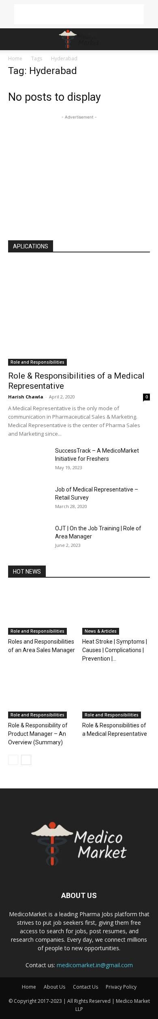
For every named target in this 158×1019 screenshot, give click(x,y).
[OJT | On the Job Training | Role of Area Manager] (28, 538)
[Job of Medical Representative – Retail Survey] (28, 499)
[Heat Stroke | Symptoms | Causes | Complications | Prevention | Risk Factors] (116, 611)
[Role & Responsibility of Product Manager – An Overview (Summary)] (42, 695)
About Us (54, 986)
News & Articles (101, 631)
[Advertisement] (79, 14)
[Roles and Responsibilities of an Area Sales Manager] (42, 611)
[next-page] (26, 760)
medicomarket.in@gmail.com (95, 965)
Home (15, 58)
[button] (14, 39)
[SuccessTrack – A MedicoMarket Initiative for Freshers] (28, 461)
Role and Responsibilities (37, 362)
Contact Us (85, 986)
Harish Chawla (25, 397)
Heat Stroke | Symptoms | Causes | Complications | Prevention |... (114, 650)
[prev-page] (13, 760)
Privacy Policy (121, 986)
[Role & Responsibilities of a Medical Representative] (79, 314)
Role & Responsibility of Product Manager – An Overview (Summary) (38, 734)
